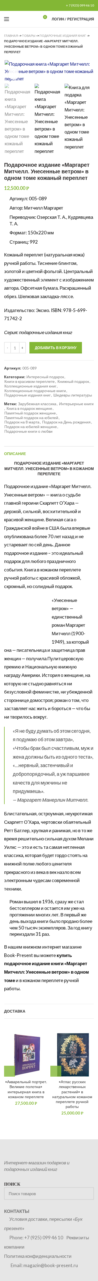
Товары (28, 35)
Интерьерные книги (76, 404)
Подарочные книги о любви (28, 431)
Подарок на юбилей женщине (30, 427)
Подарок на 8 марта (21, 422)
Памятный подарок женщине (30, 413)
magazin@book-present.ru (50, 1265)
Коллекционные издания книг (30, 386)
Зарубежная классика (37, 404)
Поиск (86, 1193)
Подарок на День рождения (66, 422)
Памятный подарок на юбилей (31, 418)
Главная (11, 35)
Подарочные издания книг (62, 35)
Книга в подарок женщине (29, 408)
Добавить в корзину (55, 348)
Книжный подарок (73, 381)
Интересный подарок (45, 377)
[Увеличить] (13, 74)
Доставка (14, 1011)
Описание (15, 453)
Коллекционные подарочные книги (35, 391)
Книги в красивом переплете (29, 381)
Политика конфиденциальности (38, 1256)
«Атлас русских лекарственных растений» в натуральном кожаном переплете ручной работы (72, 1094)
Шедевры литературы (72, 395)
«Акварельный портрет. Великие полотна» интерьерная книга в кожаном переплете (26, 1089)
